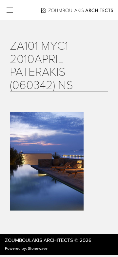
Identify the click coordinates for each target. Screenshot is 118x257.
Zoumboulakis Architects (39, 240)
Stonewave (38, 248)
